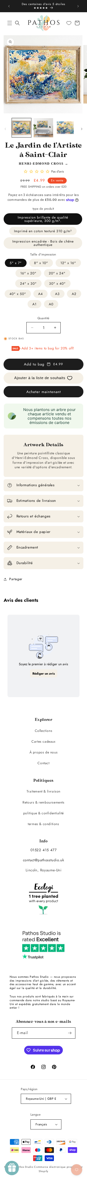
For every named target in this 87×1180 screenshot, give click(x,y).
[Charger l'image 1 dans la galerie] (21, 127)
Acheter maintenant (43, 391)
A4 (40, 293)
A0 (51, 304)
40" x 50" (17, 293)
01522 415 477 (43, 850)
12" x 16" (68, 262)
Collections (43, 730)
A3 (57, 293)
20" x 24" (57, 273)
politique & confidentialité (43, 813)
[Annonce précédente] (9, 6)
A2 (74, 293)
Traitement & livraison (43, 791)
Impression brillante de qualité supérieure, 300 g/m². (43, 219)
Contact (43, 763)
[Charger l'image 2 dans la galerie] (43, 127)
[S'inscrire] (70, 1033)
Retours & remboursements (43, 802)
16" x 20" (28, 273)
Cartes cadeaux (43, 741)
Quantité (43, 318)
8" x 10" (41, 262)
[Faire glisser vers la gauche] (5, 129)
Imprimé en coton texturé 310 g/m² (43, 231)
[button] (9, 23)
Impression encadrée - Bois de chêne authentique (43, 243)
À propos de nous (43, 752)
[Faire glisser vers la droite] (81, 129)
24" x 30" (28, 283)
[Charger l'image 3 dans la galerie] (65, 127)
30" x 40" (57, 283)
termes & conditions (43, 823)
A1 (34, 304)
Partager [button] (15, 579)
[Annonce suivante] (78, 6)
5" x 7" (16, 262)
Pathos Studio (24, 1167)
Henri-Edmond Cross (41, 163)
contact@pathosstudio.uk (43, 860)
